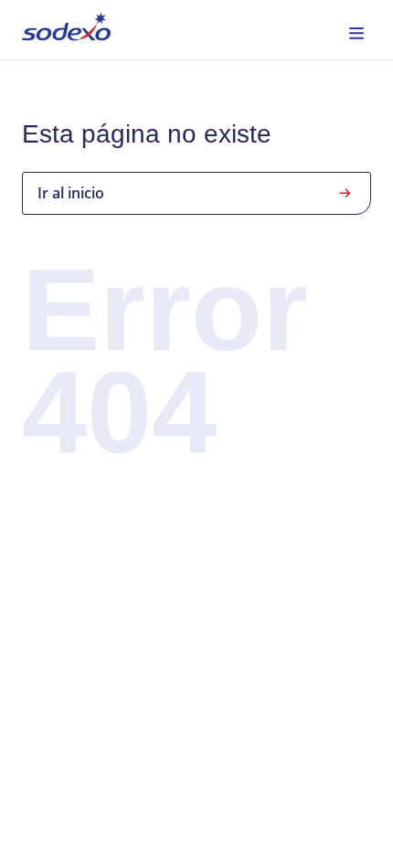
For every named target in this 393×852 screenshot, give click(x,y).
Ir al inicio (70, 193)
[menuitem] (66, 30)
